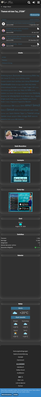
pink (30, 99)
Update (3, 116)
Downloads (6, 84)
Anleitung (4, 75)
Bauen (10, 75)
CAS (2, 78)
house (11, 93)
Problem (7, 102)
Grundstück (4, 90)
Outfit (7, 99)
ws (16, 119)
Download (34, 81)
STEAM (36, 110)
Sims (22, 105)
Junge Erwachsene (23, 93)
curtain (27, 78)
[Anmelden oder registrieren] (34, 2)
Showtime (17, 106)
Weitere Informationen (7, 394)
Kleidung (36, 93)
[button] (38, 2)
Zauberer (21, 119)
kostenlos (4, 96)
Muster (27, 96)
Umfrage (37, 113)
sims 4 (17, 110)
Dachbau (18, 81)
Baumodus (17, 75)
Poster (3, 102)
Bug (38, 75)
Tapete (11, 113)
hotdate (3, 93)
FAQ (29, 84)
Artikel (4, 57)
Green (37, 87)
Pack (11, 99)
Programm (13, 102)
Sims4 (10, 109)
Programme (21, 102)
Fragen (29, 87)
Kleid (30, 93)
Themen (4, 60)
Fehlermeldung (6, 87)
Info (15, 93)
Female (13, 87)
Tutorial (30, 113)
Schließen (16, 394)
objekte (37, 96)
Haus (23, 90)
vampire (14, 116)
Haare (15, 90)
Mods (18, 96)
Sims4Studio (25, 110)
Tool (26, 113)
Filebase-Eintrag (7, 63)
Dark (23, 81)
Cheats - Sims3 (15, 78)
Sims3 (36, 105)
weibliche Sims (5, 119)
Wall (29, 116)
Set (13, 105)
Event (23, 84)
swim (7, 113)
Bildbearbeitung (26, 75)
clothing (22, 78)
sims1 (28, 105)
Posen (34, 99)
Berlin (20, 222)
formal (20, 87)
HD (26, 90)
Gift (33, 87)
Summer (3, 113)
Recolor (28, 102)
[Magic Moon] (8, 2)
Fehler (34, 84)
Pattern (25, 99)
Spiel (31, 110)
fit (17, 87)
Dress (13, 84)
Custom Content (6, 81)
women (13, 119)
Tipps (22, 113)
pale (20, 99)
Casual (6, 78)
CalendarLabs (20, 296)
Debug (27, 81)
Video (19, 116)
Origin (3, 99)
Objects (33, 96)
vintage (24, 116)
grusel (11, 90)
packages (16, 99)
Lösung (13, 96)
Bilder (34, 75)
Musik (22, 96)
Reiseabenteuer (6, 106)
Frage (24, 87)
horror (33, 90)
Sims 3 (3, 110)
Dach (13, 81)
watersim (35, 116)
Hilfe (29, 90)
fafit (26, 84)
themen (17, 113)
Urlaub (9, 116)
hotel (7, 93)
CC (10, 78)
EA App (18, 84)
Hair (19, 90)
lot (8, 96)
